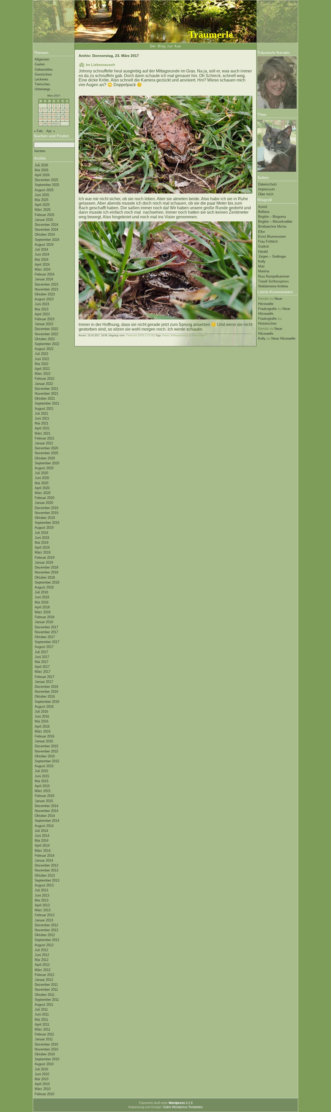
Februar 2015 (44, 796)
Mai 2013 (41, 900)
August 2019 (44, 527)
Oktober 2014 (45, 816)
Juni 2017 (42, 657)
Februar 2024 (44, 274)
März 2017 (42, 672)
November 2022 (46, 334)
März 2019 (42, 552)
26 (67, 118)
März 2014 (42, 851)
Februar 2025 (44, 215)
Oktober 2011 (45, 995)
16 (53, 114)
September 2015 (47, 761)
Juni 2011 (42, 1014)
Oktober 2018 (45, 577)
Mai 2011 (41, 1019)
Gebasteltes (44, 69)
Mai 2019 (41, 542)
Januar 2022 (44, 384)
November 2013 (46, 870)
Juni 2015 (42, 776)
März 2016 (42, 731)
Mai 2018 (41, 602)
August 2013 (44, 885)
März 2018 (42, 612)
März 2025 (42, 210)
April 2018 (42, 607)
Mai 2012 (41, 960)
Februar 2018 (44, 617)
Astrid (262, 207)
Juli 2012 (41, 950)
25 (62, 118)
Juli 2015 (41, 771)
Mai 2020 (41, 483)
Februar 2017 (44, 677)
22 (49, 118)
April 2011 (42, 1024)
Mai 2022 (41, 364)
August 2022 (44, 349)
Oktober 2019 (45, 518)
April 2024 (42, 264)
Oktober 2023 (45, 294)
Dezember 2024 (46, 225)
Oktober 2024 (45, 234)
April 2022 (42, 369)
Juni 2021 (42, 418)
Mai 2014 (41, 840)
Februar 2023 (44, 319)
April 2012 (42, 965)
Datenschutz (267, 184)
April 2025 (42, 205)
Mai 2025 (41, 200)
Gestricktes (43, 74)
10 (58, 110)
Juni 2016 (42, 716)
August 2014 (44, 826)
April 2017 (42, 667)
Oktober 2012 (45, 935)
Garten (40, 64)
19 (67, 114)
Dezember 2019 (46, 508)
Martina (263, 271)
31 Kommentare (197, 335)
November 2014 (46, 811)
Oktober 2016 (45, 696)
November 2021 (46, 393)
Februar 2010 (44, 1094)
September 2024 (47, 240)
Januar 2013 (44, 920)
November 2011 (46, 989)
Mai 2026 (41, 170)
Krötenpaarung (178, 335)
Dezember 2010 (46, 1044)
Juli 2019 (41, 533)
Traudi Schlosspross (273, 281)
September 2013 (47, 880)
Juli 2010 (41, 1069)
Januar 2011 (44, 1039)
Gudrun (263, 246)
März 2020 (42, 493)
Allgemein (42, 59)
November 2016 (46, 691)
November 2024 (46, 230)
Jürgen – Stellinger (272, 256)
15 (49, 114)
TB (152, 335)
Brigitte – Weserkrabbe (275, 221)
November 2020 (46, 453)
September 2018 (47, 582)
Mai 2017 (41, 662)
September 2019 (47, 523)
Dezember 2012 (46, 925)
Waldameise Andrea (273, 286)
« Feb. (38, 131)
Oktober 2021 (45, 398)
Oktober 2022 (45, 339)
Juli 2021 (41, 413)
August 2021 (44, 409)
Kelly (262, 261)
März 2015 (42, 791)
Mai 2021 (41, 423)
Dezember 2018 (46, 567)
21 (45, 118)
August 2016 (44, 706)
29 (49, 123)
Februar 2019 (44, 557)
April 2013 (42, 905)
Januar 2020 (44, 503)
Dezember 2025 (46, 180)
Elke (261, 232)
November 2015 (46, 751)
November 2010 (46, 1049)
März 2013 (42, 910)
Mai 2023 (41, 309)
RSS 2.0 (143, 335)
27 (40, 123)
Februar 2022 (44, 378)
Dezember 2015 (46, 746)
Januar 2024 (44, 279)
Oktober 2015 (45, 756)
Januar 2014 (44, 860)
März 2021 (42, 433)
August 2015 (44, 766)
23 (53, 118)
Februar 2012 (44, 975)
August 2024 (44, 245)
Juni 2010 (42, 1074)
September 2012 (47, 940)
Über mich (265, 194)
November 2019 (46, 513)
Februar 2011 (44, 1034)
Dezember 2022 (46, 329)
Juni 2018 (42, 597)
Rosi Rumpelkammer (273, 276)
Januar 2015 (44, 801)
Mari (261, 266)
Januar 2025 (44, 220)
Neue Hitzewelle (283, 338)
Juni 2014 (42, 836)
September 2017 (47, 642)
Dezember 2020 (46, 448)
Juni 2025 (42, 195)
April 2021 (42, 428)
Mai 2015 (41, 781)
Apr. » (50, 131)
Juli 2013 (41, 890)
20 (40, 118)
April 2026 (42, 175)
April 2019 (42, 547)
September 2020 (47, 463)
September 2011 (47, 1000)
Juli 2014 (41, 831)
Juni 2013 (42, 895)
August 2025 (44, 190)
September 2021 (47, 403)
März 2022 (42, 374)
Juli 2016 (41, 711)
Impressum (266, 189)
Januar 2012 (44, 980)
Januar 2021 (44, 443)
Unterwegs (42, 89)
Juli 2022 (41, 354)
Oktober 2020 (45, 458)
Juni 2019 (42, 538)
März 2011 (42, 1029)
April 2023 (42, 314)
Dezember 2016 (46, 687)
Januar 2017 (44, 682)
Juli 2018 (41, 592)
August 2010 (44, 1064)
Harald (263, 251)
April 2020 (42, 488)
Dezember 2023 (46, 284)
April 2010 (42, 1084)
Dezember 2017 (46, 627)
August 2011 (44, 1004)
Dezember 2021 (46, 389)
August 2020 (44, 468)
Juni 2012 (42, 955)
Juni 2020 (42, 478)
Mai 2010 (41, 1079)
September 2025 (47, 185)
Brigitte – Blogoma (272, 217)
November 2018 (46, 572)
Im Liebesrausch (100, 65)
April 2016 (42, 726)
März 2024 (42, 269)
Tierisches (42, 84)
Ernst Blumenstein (272, 236)
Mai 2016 (41, 721)
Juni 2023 (42, 304)
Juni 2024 (42, 254)
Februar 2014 (44, 855)
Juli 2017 (41, 652)
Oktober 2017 (45, 637)
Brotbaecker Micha (272, 226)
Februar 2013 (44, 915)
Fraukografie (267, 309)
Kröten (165, 335)
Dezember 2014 (46, 806)
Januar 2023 (44, 324)
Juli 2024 (41, 249)
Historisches (267, 323)
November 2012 (46, 930)
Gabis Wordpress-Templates (183, 1107)
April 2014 (42, 845)
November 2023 (46, 289)
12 (67, 110)
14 (45, 114)
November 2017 (46, 632)
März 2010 (42, 1089)
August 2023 (44, 299)
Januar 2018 (44, 622)
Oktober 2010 (45, 1054)
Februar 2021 (44, 438)
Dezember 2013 (46, 865)
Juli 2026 (41, 165)
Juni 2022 (42, 359)
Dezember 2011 (46, 985)
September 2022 (47, 344)
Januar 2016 (44, 741)
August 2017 (44, 647)
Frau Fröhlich (268, 241)
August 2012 (44, 945)
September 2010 (47, 1059)
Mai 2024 (41, 260)
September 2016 (47, 702)
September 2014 (47, 821)
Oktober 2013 (45, 875)
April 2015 (42, 786)
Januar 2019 (44, 562)
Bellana (263, 212)
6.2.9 (181, 1102)
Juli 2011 (41, 1009)
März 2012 (42, 970)
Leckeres (41, 79)
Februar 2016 (44, 736)
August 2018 (44, 587)
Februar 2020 (44, 498)
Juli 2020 (41, 473)
